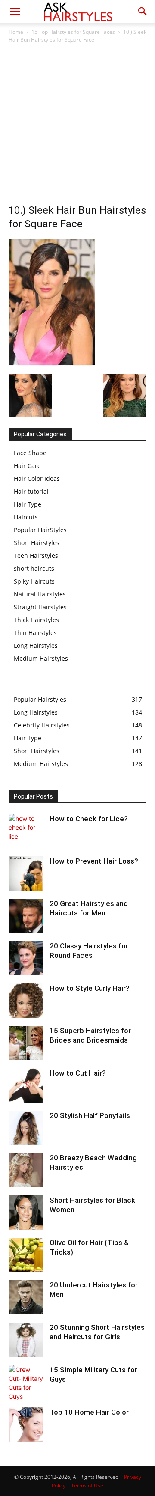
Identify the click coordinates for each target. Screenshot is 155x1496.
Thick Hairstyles (36, 620)
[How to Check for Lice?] (26, 831)
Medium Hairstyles (41, 658)
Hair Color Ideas (37, 478)
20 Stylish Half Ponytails (90, 1115)
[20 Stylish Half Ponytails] (26, 1128)
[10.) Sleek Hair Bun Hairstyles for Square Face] (52, 365)
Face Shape (30, 453)
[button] (14, 11)
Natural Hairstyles (40, 594)
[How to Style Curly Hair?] (26, 1000)
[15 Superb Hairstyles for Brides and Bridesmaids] (26, 1043)
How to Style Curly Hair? (90, 988)
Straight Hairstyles (40, 607)
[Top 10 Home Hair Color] (26, 1424)
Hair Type (27, 504)
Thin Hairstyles (35, 633)
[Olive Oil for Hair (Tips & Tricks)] (26, 1255)
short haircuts (34, 568)
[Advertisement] (77, 126)
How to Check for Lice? (89, 818)
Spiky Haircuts (34, 581)
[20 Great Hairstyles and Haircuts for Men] (26, 916)
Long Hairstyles (36, 645)
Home (16, 32)
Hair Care (27, 466)
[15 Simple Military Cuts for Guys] (26, 1383)
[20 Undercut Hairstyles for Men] (26, 1297)
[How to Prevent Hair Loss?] (26, 873)
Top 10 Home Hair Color (89, 1412)
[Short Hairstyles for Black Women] (26, 1212)
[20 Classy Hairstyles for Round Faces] (26, 958)
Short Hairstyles (36, 543)
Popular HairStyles (40, 530)
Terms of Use (87, 1485)
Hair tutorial (31, 491)
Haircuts (26, 517)
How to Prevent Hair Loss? (94, 861)
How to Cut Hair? (78, 1073)
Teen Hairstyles (36, 555)
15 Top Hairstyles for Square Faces (73, 32)
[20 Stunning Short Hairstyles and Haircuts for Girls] (26, 1340)
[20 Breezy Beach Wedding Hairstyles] (26, 1170)
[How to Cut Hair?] (26, 1085)
